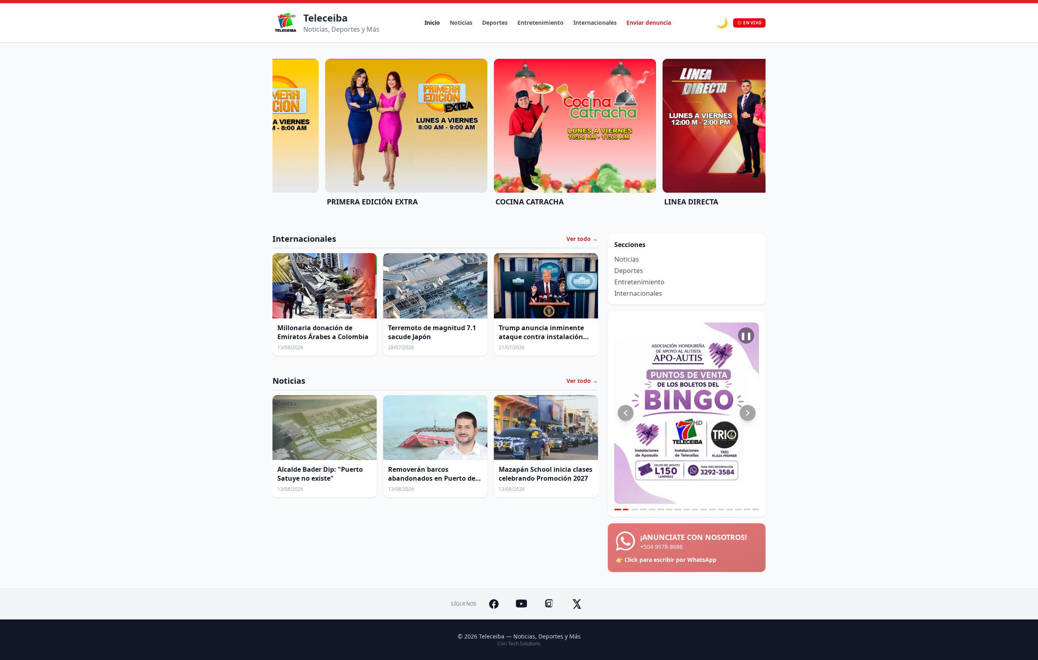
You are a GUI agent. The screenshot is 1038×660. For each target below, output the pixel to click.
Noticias (461, 22)
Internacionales (595, 22)
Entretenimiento (540, 22)
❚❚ (746, 335)
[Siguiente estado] (748, 413)
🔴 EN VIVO (749, 23)
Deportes (495, 22)
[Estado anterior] (626, 413)
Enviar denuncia (648, 22)
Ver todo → (582, 239)
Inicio (432, 22)
